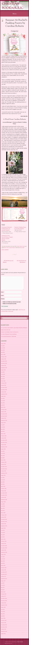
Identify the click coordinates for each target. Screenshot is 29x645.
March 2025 (3, 380)
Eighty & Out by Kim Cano (5, 329)
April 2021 (3, 484)
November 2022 (4, 442)
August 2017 (3, 580)
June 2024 (3, 400)
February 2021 (3, 488)
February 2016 (3, 620)
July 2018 (3, 556)
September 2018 (4, 552)
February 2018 (3, 567)
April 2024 (3, 405)
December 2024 (4, 387)
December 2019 (4, 519)
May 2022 (3, 455)
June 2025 (3, 374)
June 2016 (3, 611)
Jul (2, 20)
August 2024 (3, 396)
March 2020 (3, 512)
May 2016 (3, 613)
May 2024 (3, 402)
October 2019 (3, 523)
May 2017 (3, 587)
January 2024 (3, 411)
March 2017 (3, 591)
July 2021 (3, 477)
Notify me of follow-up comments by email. (12, 301)
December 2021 (4, 466)
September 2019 (4, 525)
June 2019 (3, 532)
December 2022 (4, 440)
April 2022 (3, 457)
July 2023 (3, 424)
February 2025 (3, 383)
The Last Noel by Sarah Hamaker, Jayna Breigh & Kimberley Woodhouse (14, 327)
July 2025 (3, 372)
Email (2, 295)
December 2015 (4, 624)
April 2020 (3, 510)
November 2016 (4, 600)
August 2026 (3, 343)
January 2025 (3, 385)
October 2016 (3, 602)
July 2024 (3, 398)
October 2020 (3, 497)
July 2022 (3, 451)
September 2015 (4, 631)
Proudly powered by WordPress (10, 641)
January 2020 (3, 517)
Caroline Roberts (12, 247)
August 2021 (3, 475)
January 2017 (3, 596)
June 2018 (3, 558)
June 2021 (3, 479)
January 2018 (3, 569)
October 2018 (3, 550)
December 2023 (4, 413)
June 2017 (3, 585)
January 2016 (3, 622)
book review (6, 247)
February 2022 (3, 462)
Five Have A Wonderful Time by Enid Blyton (9, 334)
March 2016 (3, 618)
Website (2, 298)
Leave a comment (5, 249)
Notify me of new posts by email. (9, 303)
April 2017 (3, 589)
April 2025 (3, 378)
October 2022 (3, 444)
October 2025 (3, 365)
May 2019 (3, 534)
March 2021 (3, 486)
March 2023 (3, 433)
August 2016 (3, 607)
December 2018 (4, 545)
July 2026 (3, 345)
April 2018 (3, 563)
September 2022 (4, 446)
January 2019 (3, 543)
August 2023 (3, 422)
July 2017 (3, 583)
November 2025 (4, 363)
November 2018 (4, 547)
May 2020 (3, 508)
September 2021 (4, 473)
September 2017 (4, 578)
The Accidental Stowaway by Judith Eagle (8, 336)
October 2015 (3, 629)
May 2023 (3, 429)
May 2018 (3, 561)
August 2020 (3, 501)
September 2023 (4, 420)
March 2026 (3, 354)
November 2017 (4, 574)
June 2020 (3, 506)
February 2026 (3, 356)
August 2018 (3, 554)
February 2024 (3, 409)
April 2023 (3, 431)
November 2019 (4, 521)
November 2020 (4, 495)
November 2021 (4, 468)
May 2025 (3, 376)
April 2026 (3, 352)
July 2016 (3, 609)
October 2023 (3, 418)
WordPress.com (9, 643)
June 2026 (3, 347)
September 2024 (4, 394)
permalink (22, 247)
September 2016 (4, 605)
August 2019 (3, 528)
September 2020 (4, 499)
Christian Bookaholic (12, 6)
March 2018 (3, 565)
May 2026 (3, 350)
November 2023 (4, 416)
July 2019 (3, 530)
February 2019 (3, 541)
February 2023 (3, 435)
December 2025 (4, 361)
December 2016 (4, 598)
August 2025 (3, 369)
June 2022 (3, 453)
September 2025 (4, 367)
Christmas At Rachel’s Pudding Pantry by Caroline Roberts (7, 229)
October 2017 (3, 576)
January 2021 (3, 490)
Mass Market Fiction (21, 246)
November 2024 (4, 389)
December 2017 (4, 572)
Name (2, 292)
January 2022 (3, 464)
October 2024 (3, 391)
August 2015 (3, 633)
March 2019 (3, 539)
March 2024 (3, 407)
